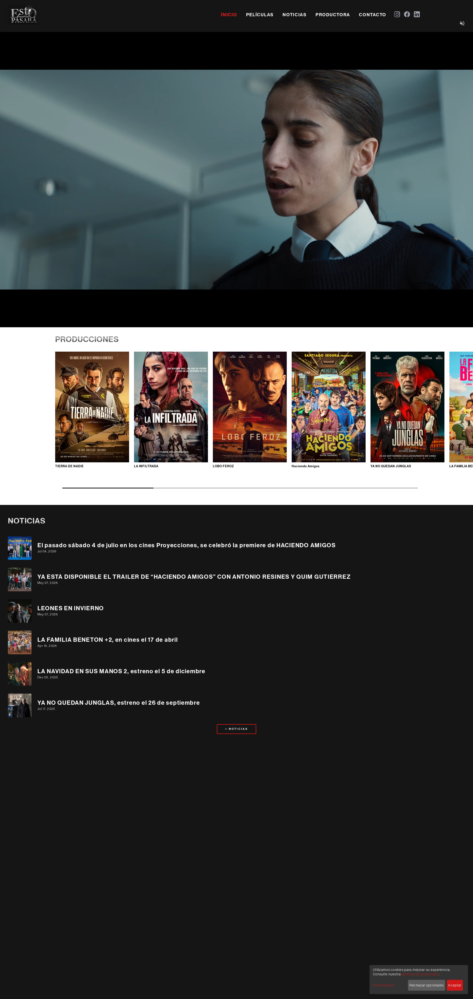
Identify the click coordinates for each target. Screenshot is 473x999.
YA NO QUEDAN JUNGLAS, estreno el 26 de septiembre (118, 702)
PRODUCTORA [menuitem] (333, 14)
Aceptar (454, 985)
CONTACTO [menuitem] (372, 14)
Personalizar (384, 985)
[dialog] (419, 979)
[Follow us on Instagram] (397, 14)
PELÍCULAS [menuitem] (260, 14)
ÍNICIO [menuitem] (229, 14)
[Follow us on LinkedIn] (417, 14)
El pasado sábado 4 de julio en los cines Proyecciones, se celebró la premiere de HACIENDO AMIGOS (186, 545)
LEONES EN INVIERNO (70, 608)
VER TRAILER (92, 414)
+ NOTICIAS (236, 729)
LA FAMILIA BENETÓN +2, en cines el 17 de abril (107, 639)
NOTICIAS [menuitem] (295, 14)
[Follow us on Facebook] (407, 14)
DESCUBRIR (92, 399)
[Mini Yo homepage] (23, 14)
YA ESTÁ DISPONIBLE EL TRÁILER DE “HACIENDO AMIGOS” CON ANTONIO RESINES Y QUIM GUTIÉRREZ (194, 576)
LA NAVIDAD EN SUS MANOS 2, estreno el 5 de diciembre (121, 671)
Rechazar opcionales (426, 985)
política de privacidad (420, 974)
